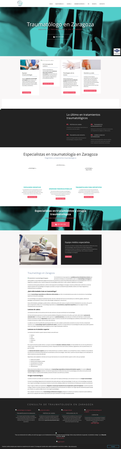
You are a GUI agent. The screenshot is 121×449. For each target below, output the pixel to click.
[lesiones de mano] (70, 69)
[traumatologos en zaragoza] (23, 410)
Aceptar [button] (113, 446)
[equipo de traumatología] (29, 69)
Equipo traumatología (27, 74)
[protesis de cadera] (43, 410)
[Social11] (60, 441)
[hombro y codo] (91, 69)
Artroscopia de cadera (48, 65)
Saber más (68, 256)
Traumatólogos (26, 92)
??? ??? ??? (59, 37)
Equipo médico (59, 3)
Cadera (69, 3)
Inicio (51, 3)
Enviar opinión (60, 438)
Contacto (102, 3)
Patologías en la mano (69, 92)
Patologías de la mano (68, 74)
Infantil (94, 3)
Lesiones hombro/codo (90, 90)
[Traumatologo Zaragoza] (19, 6)
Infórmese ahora (32, 197)
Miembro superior (79, 3)
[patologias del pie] (66, 410)
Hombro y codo (89, 73)
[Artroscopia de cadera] (47, 60)
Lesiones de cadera (48, 83)
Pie (88, 3)
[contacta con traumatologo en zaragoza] (95, 411)
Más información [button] (72, 446)
